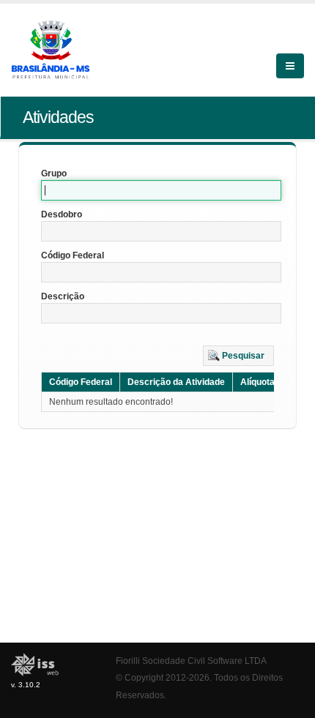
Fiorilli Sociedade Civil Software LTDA (191, 660)
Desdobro (61, 214)
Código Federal (72, 255)
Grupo (54, 173)
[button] (238, 355)
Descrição (62, 296)
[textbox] (161, 190)
